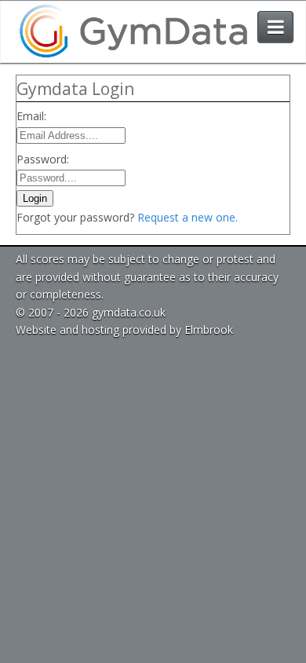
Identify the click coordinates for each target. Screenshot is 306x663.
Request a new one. (187, 217)
